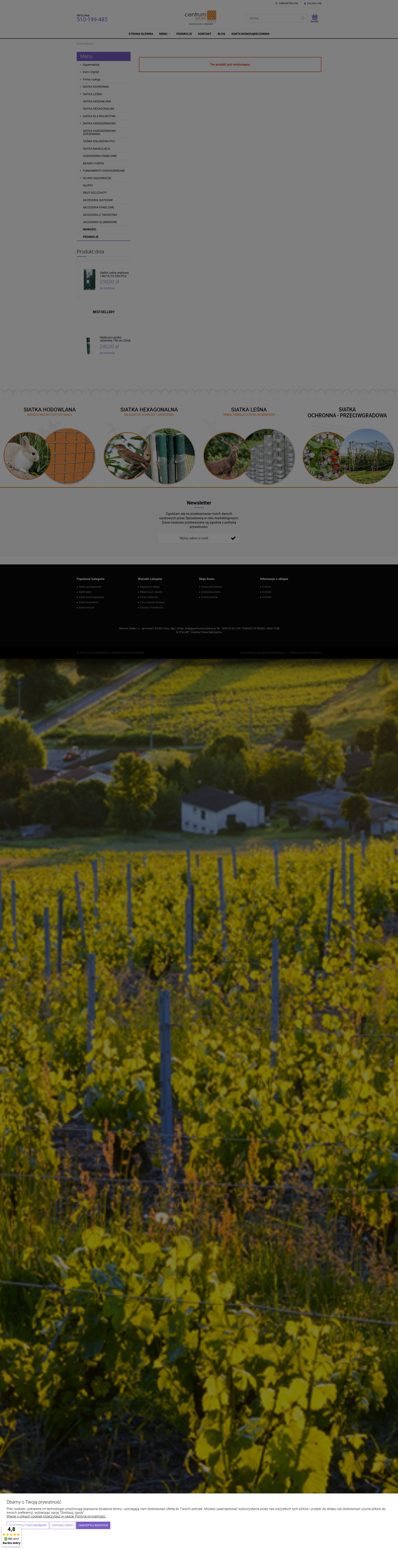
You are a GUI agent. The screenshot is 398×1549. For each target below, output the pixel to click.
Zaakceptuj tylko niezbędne (28, 1525)
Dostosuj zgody (62, 1525)
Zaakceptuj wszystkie (93, 1525)
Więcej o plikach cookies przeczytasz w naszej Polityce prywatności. (56, 1516)
